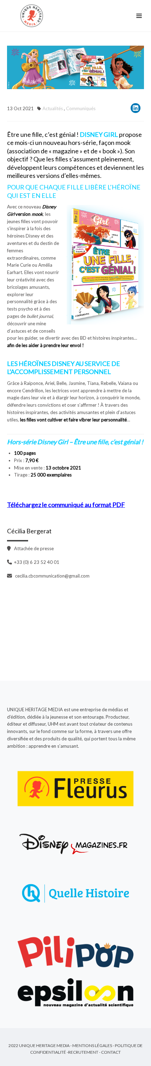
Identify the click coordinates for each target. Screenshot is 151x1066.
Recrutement (83, 1052)
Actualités (52, 108)
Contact (111, 1052)
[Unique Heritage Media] (33, 16)
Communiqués (81, 108)
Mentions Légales (92, 1045)
